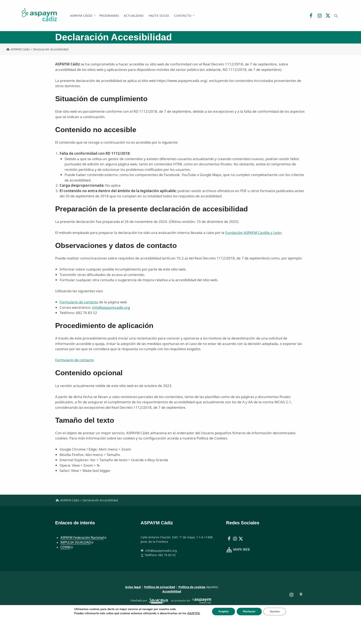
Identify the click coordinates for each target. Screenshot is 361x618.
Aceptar (223, 611)
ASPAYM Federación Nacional (82, 537)
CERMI (65, 547)
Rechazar (249, 611)
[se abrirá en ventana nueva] (159, 600)
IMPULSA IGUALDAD (75, 542)
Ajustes (212, 587)
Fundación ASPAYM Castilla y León (253, 232)
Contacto (182, 15)
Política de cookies (191, 587)
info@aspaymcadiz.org (111, 307)
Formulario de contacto (79, 302)
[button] (336, 15)
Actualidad (134, 15)
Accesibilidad (171, 591)
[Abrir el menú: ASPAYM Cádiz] (95, 15)
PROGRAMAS (109, 15)
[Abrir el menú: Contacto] (194, 15)
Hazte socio (159, 15)
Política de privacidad (159, 587)
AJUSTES (193, 613)
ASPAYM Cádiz (81, 15)
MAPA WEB (241, 549)
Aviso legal (133, 587)
